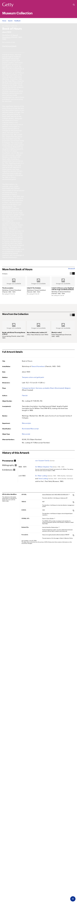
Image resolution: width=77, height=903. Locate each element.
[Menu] (72, 898)
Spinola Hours (7, 206)
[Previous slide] (71, 273)
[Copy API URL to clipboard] (73, 495)
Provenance (7, 461)
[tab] (9, 461)
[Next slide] (73, 273)
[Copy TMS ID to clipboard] (73, 502)
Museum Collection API (61, 498)
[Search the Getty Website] (74, 5)
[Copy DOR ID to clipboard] (73, 510)
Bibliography (8, 465)
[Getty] (8, 5)
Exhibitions (7, 470)
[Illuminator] (10, 36)
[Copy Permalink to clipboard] (73, 535)
